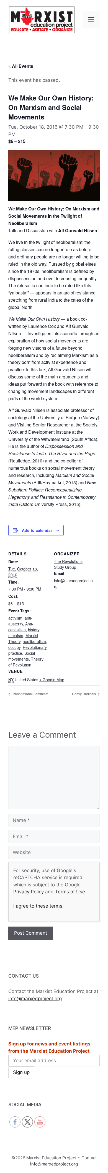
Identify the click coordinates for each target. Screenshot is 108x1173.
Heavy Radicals (84, 693)
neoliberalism (34, 641)
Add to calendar (37, 530)
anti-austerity (20, 621)
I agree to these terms (37, 906)
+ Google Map (51, 679)
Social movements (21, 656)
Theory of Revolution (25, 662)
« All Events (20, 66)
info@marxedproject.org (35, 998)
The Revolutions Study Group (68, 564)
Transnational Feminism (29, 693)
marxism (15, 635)
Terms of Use (70, 891)
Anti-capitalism (20, 626)
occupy (14, 647)
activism (15, 618)
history (33, 629)
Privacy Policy (28, 891)
